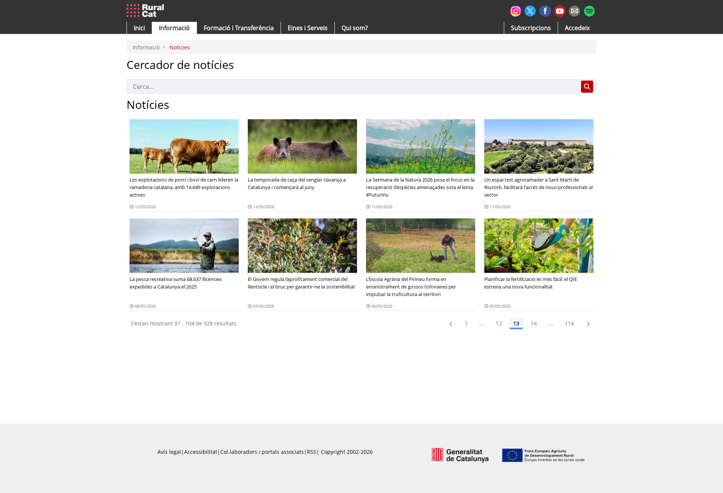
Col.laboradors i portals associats (262, 451)
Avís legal (169, 451)
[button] (139, 28)
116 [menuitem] (569, 323)
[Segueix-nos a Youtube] (560, 10)
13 (516, 323)
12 (499, 323)
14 (534, 323)
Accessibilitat (200, 451)
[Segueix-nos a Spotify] (589, 10)
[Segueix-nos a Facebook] (545, 10)
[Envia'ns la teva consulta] (574, 10)
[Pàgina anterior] (451, 323)
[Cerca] (587, 87)
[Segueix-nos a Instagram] (516, 10)
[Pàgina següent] (588, 323)
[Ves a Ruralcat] (147, 11)
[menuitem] (239, 28)
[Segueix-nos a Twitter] (530, 10)
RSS (311, 451)
